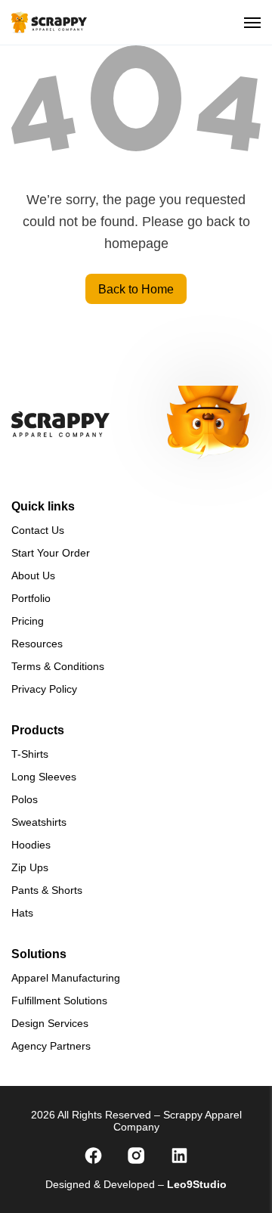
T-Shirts (29, 754)
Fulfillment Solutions (59, 1000)
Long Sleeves (43, 776)
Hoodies (31, 844)
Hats (22, 912)
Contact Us (37, 530)
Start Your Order (50, 553)
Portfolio (31, 598)
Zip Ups (29, 867)
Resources (37, 643)
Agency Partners (51, 1046)
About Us (33, 575)
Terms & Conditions (57, 666)
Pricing (27, 621)
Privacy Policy (44, 689)
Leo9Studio (197, 1184)
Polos (24, 799)
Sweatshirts (38, 822)
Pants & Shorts (46, 890)
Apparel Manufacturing (65, 978)
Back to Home (136, 289)
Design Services (49, 1023)
